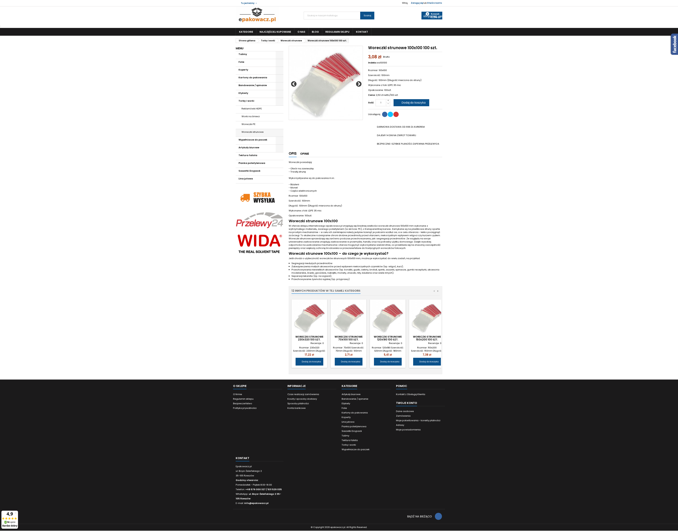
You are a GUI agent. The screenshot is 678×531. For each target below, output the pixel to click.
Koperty (243, 69)
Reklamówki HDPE (252, 108)
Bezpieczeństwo (242, 403)
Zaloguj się (417, 2)
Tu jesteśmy (247, 3)
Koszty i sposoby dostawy (302, 399)
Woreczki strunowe (253, 132)
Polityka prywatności (245, 408)
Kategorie (246, 32)
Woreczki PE (248, 124)
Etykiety (243, 93)
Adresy (400, 425)
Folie (241, 62)
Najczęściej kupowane (275, 32)
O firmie (237, 394)
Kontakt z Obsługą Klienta (410, 394)
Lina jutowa (246, 178)
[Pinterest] (396, 114)
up (388, 101)
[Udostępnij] (384, 114)
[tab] (293, 154)
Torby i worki (246, 101)
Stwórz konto (434, 2)
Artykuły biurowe (249, 147)
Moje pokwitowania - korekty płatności (418, 420)
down (388, 104)
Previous (292, 83)
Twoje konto (406, 403)
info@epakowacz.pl (256, 503)
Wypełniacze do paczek (253, 139)
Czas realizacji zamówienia (303, 394)
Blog (315, 32)
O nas (301, 32)
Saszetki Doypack (249, 171)
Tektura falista (248, 155)
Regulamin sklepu (337, 32)
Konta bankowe (296, 408)
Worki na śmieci (251, 116)
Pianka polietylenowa (252, 163)
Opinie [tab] (304, 154)
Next (357, 83)
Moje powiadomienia (408, 429)
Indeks (372, 62)
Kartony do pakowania (253, 77)
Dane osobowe (405, 411)
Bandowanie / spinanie (253, 85)
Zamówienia (403, 416)
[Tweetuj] (390, 114)
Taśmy (243, 54)
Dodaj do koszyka (411, 103)
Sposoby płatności (298, 403)
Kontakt (362, 32)
